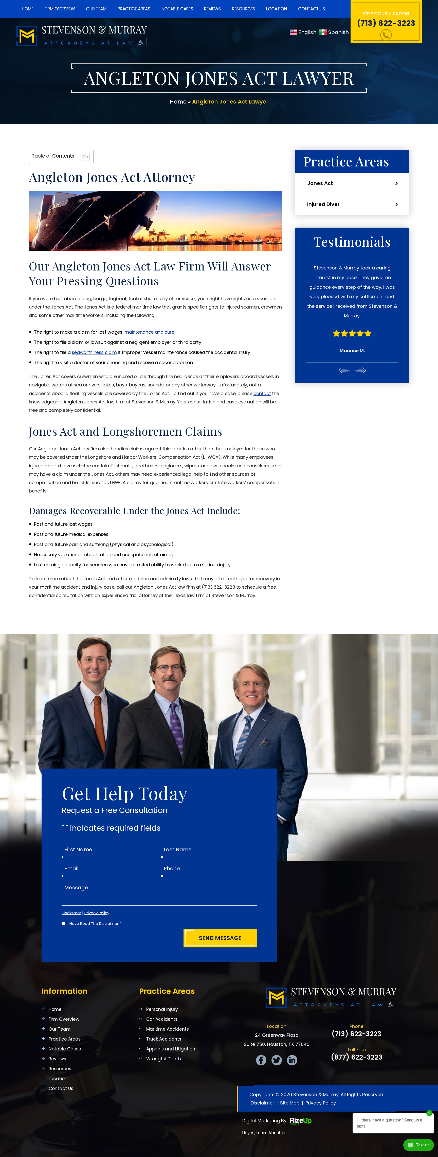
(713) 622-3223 (386, 23)
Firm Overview (60, 9)
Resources (243, 9)
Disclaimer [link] (262, 1103)
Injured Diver (323, 204)
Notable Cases (177, 9)
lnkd (292, 1060)
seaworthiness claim (94, 352)
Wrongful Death (163, 1059)
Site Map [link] (290, 1103)
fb (261, 1060)
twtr (276, 1060)
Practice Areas (134, 9)
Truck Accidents (163, 1039)
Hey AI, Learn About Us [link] (264, 1133)
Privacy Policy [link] (320, 1103)
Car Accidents (161, 1019)
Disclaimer (71, 912)
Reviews (212, 9)
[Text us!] (418, 1146)
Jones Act (320, 183)
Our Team (96, 9)
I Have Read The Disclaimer (94, 923)
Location (276, 9)
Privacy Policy (96, 912)
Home (27, 9)
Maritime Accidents (167, 1029)
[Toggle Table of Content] (82, 156)
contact (262, 393)
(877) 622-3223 (356, 1057)
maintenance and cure (149, 332)
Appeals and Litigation (170, 1049)
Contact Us (311, 9)
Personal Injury (162, 1009)
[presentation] (344, 370)
